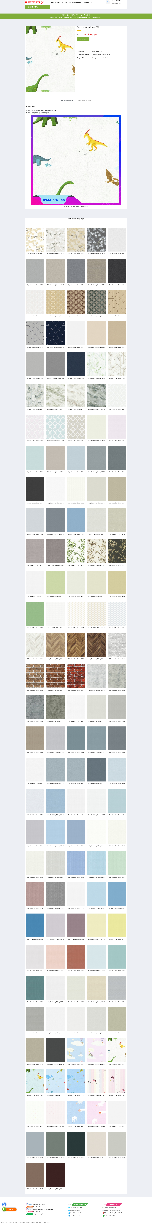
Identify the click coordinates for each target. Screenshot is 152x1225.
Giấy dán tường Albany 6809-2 (117, 440)
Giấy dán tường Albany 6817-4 (56, 721)
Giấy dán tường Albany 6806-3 (35, 409)
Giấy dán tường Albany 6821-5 (76, 877)
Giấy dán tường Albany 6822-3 (117, 939)
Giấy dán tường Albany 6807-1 (55, 409)
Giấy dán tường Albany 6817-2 (117, 690)
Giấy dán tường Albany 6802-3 (55, 285)
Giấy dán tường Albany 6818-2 (96, 721)
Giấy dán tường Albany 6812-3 (117, 565)
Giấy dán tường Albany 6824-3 (96, 1033)
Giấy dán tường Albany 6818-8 (117, 752)
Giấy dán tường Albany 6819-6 (35, 815)
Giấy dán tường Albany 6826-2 (35, 1095)
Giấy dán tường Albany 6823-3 (96, 1002)
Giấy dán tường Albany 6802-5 (96, 285)
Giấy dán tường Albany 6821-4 (56, 877)
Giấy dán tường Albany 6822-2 (96, 939)
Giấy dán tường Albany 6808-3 (55, 440)
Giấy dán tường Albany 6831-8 (56, 1189)
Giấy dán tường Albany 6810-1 (55, 503)
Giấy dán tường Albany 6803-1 (35, 316)
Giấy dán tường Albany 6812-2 (96, 565)
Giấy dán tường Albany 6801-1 (35, 253)
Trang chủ (53, 17)
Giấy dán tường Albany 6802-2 (35, 285)
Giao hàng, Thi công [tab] (84, 100)
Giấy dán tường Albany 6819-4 (96, 783)
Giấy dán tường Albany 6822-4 (35, 970)
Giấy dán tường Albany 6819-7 (56, 815)
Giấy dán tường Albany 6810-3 (96, 503)
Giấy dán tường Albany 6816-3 (56, 690)
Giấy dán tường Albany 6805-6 (76, 378)
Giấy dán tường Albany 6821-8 (35, 908)
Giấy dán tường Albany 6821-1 (96, 846)
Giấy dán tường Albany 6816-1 (117, 659)
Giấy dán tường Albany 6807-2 (76, 409)
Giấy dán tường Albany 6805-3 (117, 347)
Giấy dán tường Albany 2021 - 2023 (69, 17)
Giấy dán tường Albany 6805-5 (55, 378)
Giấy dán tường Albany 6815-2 (56, 659)
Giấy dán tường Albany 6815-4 (96, 659)
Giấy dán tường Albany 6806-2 (117, 378)
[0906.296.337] (4, 1209)
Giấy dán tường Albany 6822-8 (117, 970)
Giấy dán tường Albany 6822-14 (76, 939)
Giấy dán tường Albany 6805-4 (35, 378)
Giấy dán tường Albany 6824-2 (76, 1033)
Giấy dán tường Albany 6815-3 (76, 659)
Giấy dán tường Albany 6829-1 (35, 1126)
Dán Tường (55, 2)
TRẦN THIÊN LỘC (34, 2)
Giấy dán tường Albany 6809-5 (76, 472)
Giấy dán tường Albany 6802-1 (117, 253)
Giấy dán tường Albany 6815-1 (35, 659)
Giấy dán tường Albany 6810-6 (55, 534)
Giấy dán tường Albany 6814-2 (76, 628)
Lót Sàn (64, 2)
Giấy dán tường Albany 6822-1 (76, 908)
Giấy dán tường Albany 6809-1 (96, 440)
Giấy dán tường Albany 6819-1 (35, 783)
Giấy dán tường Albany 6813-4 (96, 596)
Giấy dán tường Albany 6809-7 (117, 472)
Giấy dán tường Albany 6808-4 (76, 440)
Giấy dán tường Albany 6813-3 (76, 596)
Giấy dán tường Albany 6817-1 (96, 690)
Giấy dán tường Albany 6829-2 (55, 1126)
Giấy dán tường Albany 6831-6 (117, 1157)
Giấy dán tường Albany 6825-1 (76, 1064)
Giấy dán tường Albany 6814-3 (96, 628)
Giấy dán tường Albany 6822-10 (96, 908)
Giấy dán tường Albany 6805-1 (76, 347)
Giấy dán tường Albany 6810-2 (76, 503)
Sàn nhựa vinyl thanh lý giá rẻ (112, 1210)
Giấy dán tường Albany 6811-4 (55, 565)
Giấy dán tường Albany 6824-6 (55, 1064)
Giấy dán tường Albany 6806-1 (96, 378)
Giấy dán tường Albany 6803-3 (76, 316)
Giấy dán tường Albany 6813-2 (56, 596)
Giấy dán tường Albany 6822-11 (117, 908)
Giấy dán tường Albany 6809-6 (96, 472)
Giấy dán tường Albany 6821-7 (117, 877)
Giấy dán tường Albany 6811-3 (35, 565)
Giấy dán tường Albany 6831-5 (96, 1157)
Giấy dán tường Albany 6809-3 (35, 472)
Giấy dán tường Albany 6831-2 (35, 1157)
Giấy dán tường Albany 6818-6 (76, 752)
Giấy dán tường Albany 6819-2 (56, 783)
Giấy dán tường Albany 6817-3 (35, 721)
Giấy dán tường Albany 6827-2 (76, 1095)
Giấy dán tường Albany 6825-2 (96, 1064)
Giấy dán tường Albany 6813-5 (117, 596)
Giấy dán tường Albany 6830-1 (76, 1126)
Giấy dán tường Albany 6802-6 (117, 285)
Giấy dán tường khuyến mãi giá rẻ (113, 1213)
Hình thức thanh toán (76, 1213)
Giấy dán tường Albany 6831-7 (35, 1189)
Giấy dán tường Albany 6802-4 (76, 285)
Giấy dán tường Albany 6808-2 (35, 440)
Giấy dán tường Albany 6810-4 (117, 503)
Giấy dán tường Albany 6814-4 (117, 628)
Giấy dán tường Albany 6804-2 (35, 347)
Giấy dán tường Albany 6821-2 (117, 846)
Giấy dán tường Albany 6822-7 (96, 970)
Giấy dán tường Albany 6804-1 (117, 316)
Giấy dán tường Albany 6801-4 (96, 253)
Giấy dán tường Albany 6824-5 (35, 1064)
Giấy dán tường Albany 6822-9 (35, 1002)
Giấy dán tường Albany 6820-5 (55, 846)
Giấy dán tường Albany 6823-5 (35, 1033)
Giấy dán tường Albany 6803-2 (55, 316)
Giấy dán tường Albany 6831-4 (76, 1157)
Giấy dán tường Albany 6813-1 (35, 596)
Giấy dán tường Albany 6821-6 (96, 877)
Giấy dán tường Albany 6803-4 (96, 316)
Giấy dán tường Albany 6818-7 (96, 752)
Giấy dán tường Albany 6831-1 (117, 1126)
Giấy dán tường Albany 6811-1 (96, 534)
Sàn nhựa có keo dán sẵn (110, 1207)
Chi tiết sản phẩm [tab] (67, 100)
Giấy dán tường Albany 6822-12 (35, 939)
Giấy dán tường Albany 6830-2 (96, 1126)
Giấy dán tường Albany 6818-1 (76, 721)
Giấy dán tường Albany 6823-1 (56, 1002)
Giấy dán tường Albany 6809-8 (35, 503)
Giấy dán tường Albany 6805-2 (96, 347)
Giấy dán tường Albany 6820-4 (35, 846)
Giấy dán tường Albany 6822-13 (55, 939)
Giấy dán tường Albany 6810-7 (76, 534)
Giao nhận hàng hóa (75, 1216)
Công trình (87, 2)
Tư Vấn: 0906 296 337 (109, 1216)
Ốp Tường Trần (75, 2)
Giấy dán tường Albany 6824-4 (117, 1033)
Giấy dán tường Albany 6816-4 (76, 690)
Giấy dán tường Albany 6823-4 (117, 1002)
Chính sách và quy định (76, 1207)
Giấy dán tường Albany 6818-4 (35, 752)
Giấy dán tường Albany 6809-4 (55, 472)
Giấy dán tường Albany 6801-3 (76, 253)
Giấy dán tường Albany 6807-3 (96, 409)
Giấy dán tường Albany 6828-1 (96, 1095)
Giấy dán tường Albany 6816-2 (35, 690)
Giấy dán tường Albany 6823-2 (76, 1002)
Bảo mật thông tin (75, 1210)
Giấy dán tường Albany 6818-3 (117, 721)
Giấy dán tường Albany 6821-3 (35, 877)
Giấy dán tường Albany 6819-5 (117, 783)
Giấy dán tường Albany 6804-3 (55, 347)
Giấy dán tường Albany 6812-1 (76, 565)
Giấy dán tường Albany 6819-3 (76, 783)
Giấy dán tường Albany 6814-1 (55, 628)
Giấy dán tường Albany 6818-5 (56, 752)
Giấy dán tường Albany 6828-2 (117, 1095)
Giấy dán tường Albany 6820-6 (76, 846)
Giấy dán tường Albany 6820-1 (76, 815)
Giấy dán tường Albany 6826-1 (90, 17)
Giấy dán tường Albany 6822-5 (55, 970)
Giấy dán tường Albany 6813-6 (35, 628)
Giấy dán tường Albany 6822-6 (76, 970)
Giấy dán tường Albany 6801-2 (55, 253)
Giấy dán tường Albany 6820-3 (117, 815)
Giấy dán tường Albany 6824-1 (56, 1033)
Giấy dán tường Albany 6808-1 (117, 409)
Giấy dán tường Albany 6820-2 (96, 815)
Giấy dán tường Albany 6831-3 (56, 1157)
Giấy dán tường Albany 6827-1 (56, 1095)
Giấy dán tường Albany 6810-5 (35, 534)
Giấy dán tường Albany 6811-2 (117, 534)
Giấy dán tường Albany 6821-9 (56, 908)
